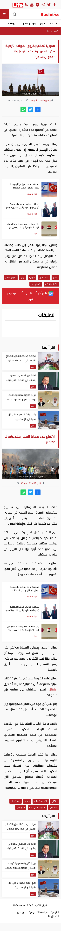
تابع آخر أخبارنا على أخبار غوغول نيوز (27, 296)
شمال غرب (36, 284)
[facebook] (38, 109)
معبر (55, 277)
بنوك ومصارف (28, 23)
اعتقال (52, 689)
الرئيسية (56, 31)
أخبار (48, 31)
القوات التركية (51, 284)
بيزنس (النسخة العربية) (41, 100)
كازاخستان (43, 277)
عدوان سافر (10, 277)
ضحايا (27, 801)
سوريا (32, 277)
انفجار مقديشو (40, 801)
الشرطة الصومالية (37, 807)
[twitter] (30, 109)
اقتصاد (53, 23)
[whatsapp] (23, 109)
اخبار (42, 23)
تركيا (23, 277)
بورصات (12, 23)
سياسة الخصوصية (38, 912)
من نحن (21, 912)
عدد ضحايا (15, 801)
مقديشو (53, 807)
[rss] (26, 4)
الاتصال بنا (53, 916)
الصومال (21, 807)
